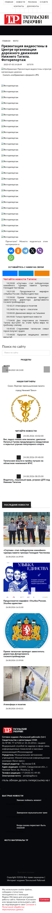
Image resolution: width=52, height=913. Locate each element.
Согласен (44, 900)
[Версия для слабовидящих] (18, 11)
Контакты (19, 6)
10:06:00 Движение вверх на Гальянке (26, 313)
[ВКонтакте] (26, 11)
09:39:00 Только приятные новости (24, 316)
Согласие (30, 905)
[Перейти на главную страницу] (26, 19)
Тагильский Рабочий (35, 880)
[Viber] (39, 250)
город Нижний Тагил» (26, 390)
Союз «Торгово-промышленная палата (26, 386)
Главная (9, 2)
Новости (20, 2)
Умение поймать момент (29, 800)
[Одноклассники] (35, 11)
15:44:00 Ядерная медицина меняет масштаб (26, 335)
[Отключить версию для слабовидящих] (22, 11)
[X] (32, 250)
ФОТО (6, 366)
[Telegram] (31, 11)
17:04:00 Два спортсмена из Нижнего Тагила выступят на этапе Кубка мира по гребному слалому (26, 322)
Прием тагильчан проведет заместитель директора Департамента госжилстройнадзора (23, 654)
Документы (33, 6)
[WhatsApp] (11, 257)
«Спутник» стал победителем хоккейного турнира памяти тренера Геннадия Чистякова (26, 551)
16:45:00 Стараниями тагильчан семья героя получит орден (26, 329)
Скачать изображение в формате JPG (21, 75)
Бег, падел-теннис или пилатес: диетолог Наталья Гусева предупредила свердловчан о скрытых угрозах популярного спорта (26, 441)
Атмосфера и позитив (14, 704)
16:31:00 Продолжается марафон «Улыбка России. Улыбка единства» (26, 292)
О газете (44, 2)
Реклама (32, 2)
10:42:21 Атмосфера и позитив (22, 305)
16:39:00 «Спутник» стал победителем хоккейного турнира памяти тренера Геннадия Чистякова (26, 285)
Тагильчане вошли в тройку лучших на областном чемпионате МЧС (23, 462)
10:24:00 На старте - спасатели (22, 309)
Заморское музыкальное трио (32, 812)
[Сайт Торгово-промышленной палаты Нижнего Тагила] (26, 408)
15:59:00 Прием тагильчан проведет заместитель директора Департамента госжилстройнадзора (26, 299)
